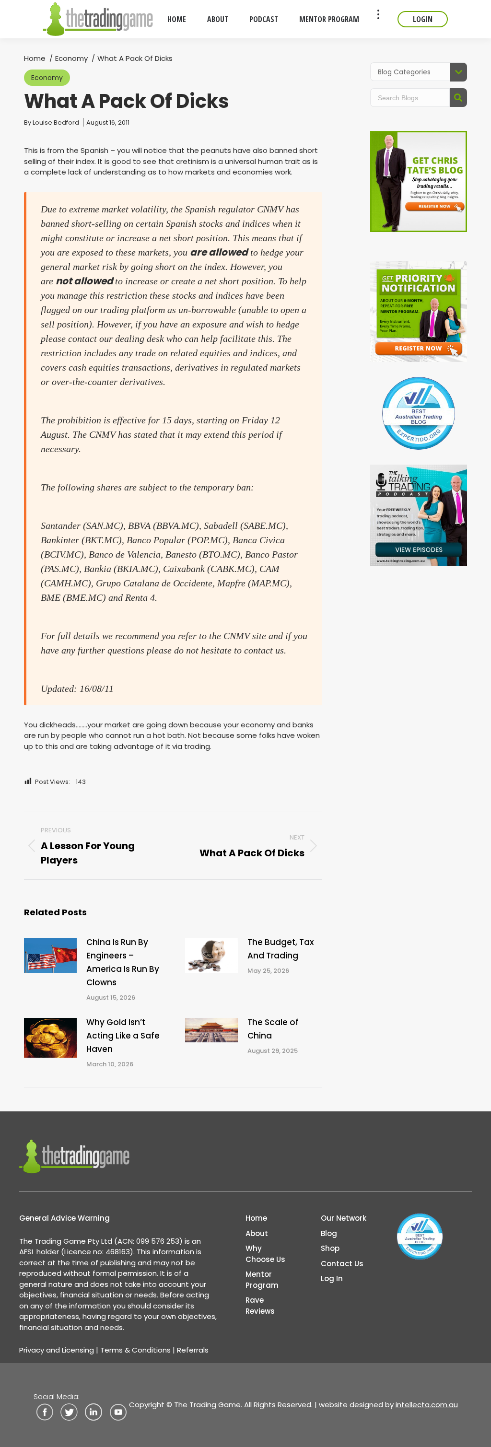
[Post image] (50, 955)
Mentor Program (262, 1279)
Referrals (193, 1350)
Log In (332, 1278)
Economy (47, 77)
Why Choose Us (265, 1253)
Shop (330, 1248)
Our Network (343, 1218)
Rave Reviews (260, 1305)
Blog (329, 1233)
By (51, 122)
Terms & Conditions (135, 1350)
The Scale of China (273, 1028)
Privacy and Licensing (56, 1350)
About (257, 1233)
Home (256, 1218)
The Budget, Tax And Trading (280, 948)
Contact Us (342, 1264)
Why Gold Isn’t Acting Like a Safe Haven (123, 1035)
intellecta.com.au (427, 1405)
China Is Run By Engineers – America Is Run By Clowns (122, 962)
